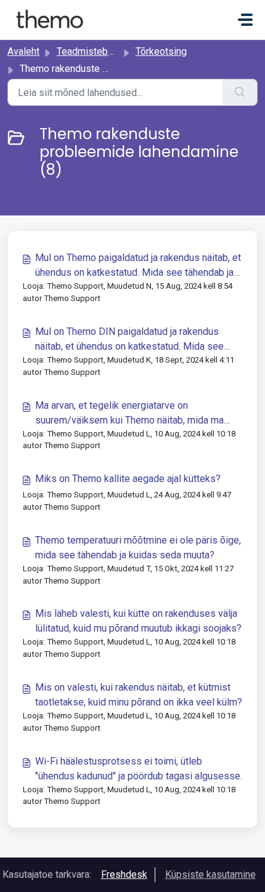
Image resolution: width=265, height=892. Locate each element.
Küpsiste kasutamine (210, 874)
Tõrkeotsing (161, 51)
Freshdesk (124, 874)
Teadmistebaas (90, 51)
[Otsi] (240, 92)
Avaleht (23, 51)
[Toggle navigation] (245, 20)
